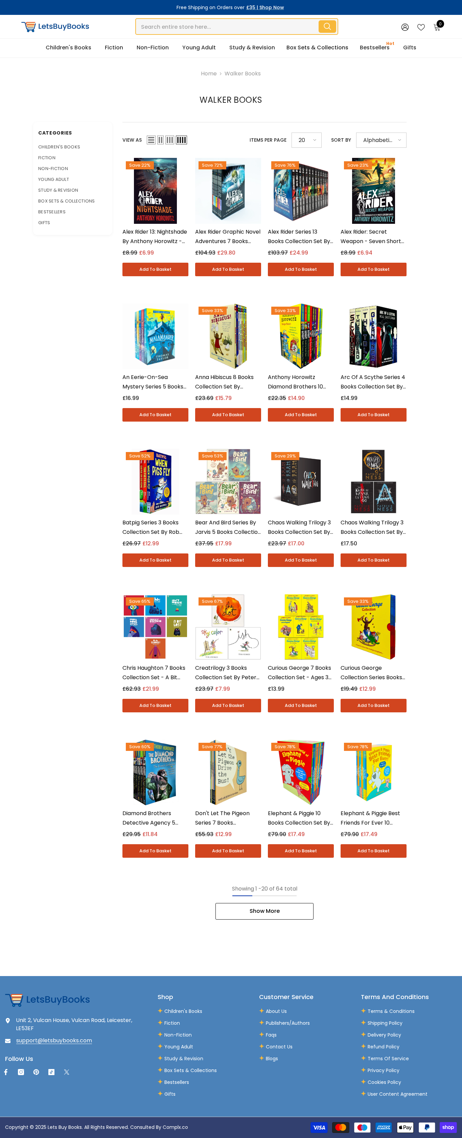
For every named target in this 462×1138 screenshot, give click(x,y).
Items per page (268, 140)
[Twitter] (67, 1072)
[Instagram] (21, 1072)
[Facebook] (6, 1072)
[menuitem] (72, 147)
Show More (265, 911)
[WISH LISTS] (421, 26)
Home (209, 73)
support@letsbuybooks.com (54, 1040)
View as (132, 140)
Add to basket (155, 269)
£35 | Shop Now (265, 7)
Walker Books (243, 73)
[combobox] (226, 26)
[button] (151, 140)
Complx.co (175, 1127)
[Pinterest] (36, 1072)
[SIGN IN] (405, 27)
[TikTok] (51, 1072)
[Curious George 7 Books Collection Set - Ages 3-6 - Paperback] (301, 627)
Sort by (341, 140)
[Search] (236, 26)
